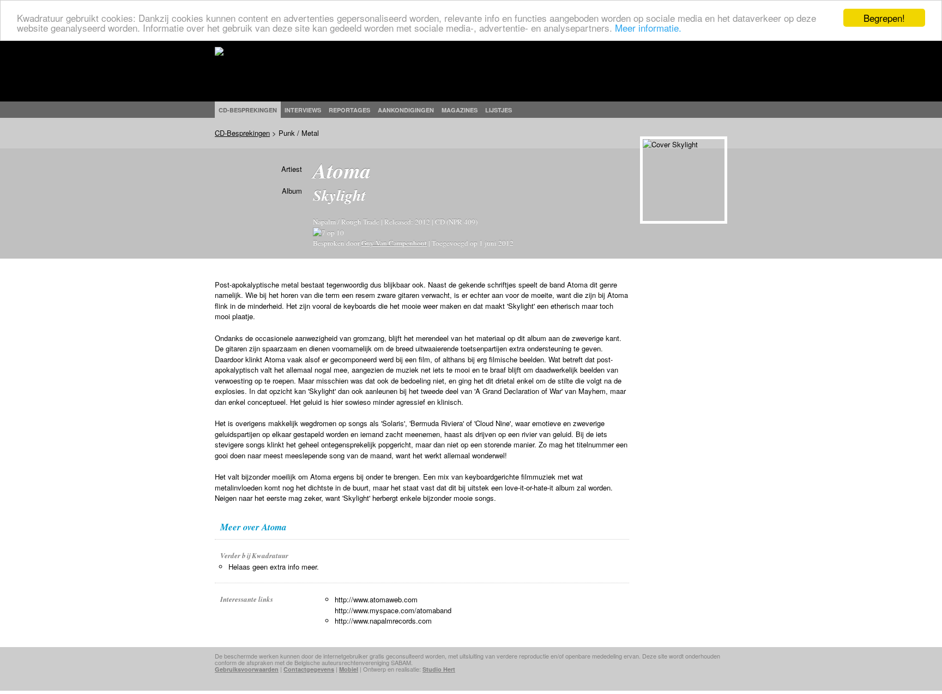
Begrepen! (884, 18)
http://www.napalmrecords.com (383, 620)
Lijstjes (498, 110)
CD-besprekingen (248, 110)
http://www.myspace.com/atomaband (393, 610)
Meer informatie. (648, 27)
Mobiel (348, 669)
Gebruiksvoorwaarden (247, 669)
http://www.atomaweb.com (376, 599)
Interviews (303, 110)
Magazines (460, 110)
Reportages (349, 110)
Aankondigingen (406, 110)
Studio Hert (438, 669)
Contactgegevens (308, 669)
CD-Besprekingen (242, 133)
